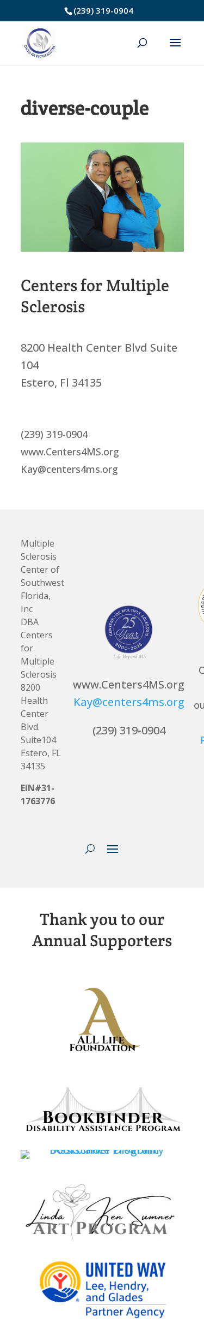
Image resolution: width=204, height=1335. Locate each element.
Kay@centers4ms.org (128, 702)
